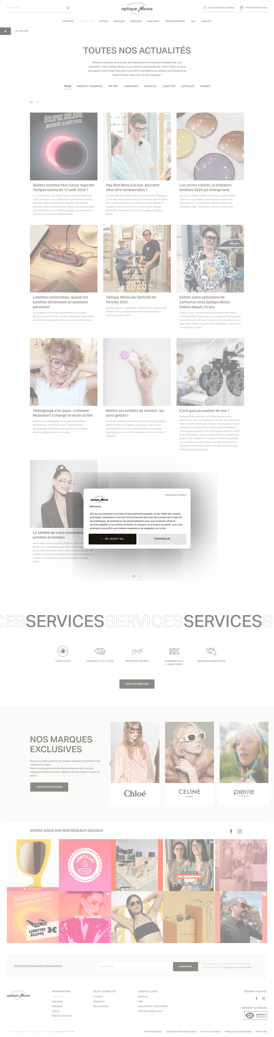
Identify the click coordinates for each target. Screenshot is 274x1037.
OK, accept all (114, 539)
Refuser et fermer (175, 495)
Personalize (162, 539)
